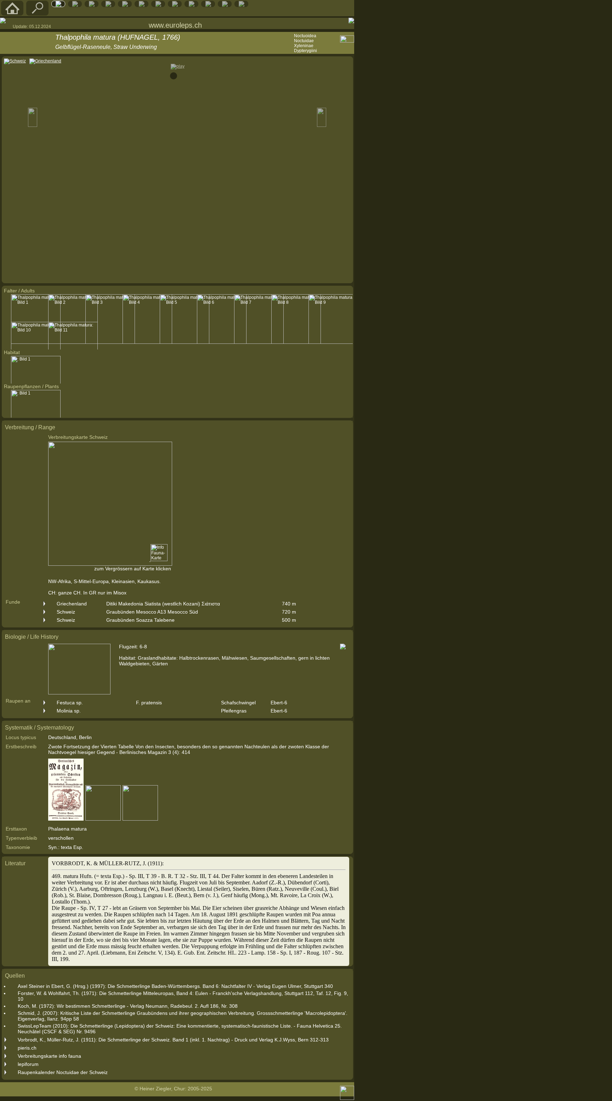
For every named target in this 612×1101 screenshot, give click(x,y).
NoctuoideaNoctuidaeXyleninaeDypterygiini (305, 43)
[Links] (208, 5)
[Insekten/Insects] (141, 5)
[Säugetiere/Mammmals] (75, 5)
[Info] (241, 5)
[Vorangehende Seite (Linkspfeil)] (3, 20)
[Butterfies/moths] (58, 5)
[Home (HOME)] (12, 13)
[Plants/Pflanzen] (158, 5)
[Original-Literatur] (225, 5)
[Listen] (191, 5)
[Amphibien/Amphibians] (108, 5)
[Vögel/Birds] (125, 5)
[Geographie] (175, 5)
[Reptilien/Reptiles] (92, 5)
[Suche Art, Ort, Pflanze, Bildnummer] (37, 13)
